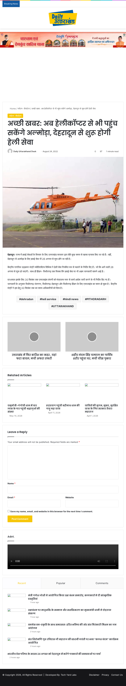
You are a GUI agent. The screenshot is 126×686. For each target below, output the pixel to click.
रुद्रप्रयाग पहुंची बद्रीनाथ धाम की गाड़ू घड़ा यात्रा (63, 407)
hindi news (71, 299)
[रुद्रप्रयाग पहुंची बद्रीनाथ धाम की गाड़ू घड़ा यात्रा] (63, 392)
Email (11, 497)
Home (12, 108)
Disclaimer (94, 675)
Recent (22, 583)
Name (11, 483)
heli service (49, 299)
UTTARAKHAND (63, 306)
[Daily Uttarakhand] (63, 18)
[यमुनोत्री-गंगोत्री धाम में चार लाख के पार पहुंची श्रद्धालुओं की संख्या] (24, 392)
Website (69, 497)
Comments (102, 583)
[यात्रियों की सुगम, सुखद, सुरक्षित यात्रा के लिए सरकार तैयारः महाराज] (101, 392)
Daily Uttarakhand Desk (24, 151)
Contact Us (117, 675)
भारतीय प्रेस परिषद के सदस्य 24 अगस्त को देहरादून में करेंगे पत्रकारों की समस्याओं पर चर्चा (54, 654)
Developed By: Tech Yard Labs (60, 675)
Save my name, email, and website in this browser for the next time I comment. (51, 511)
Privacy (105, 675)
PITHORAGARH (96, 299)
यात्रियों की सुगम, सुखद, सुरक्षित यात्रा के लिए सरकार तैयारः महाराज (101, 408)
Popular (60, 583)
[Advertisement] (63, 75)
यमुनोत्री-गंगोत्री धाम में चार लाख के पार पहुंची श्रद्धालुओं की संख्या (24, 408)
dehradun (27, 299)
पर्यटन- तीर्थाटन (24, 108)
